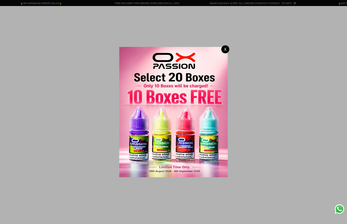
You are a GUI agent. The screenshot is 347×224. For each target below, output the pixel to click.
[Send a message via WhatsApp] (339, 209)
